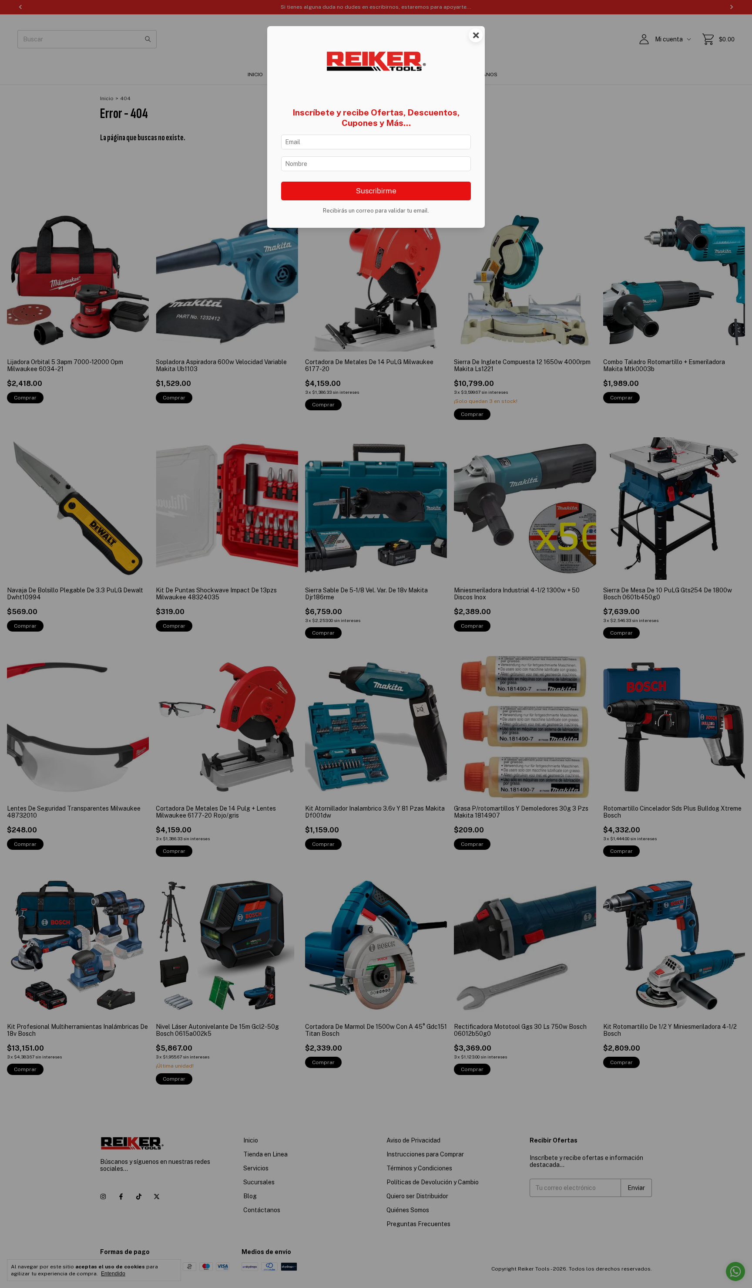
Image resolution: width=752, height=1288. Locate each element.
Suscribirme (376, 190)
